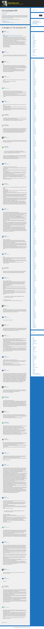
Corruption (34, 339)
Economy (34, 342)
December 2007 (34, 277)
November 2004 (34, 315)
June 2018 (34, 148)
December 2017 (34, 154)
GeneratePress (28, 627)
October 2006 (34, 291)
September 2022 (34, 96)
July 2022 (34, 98)
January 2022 (34, 104)
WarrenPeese (34, 42)
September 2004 (34, 317)
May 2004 (34, 321)
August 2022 (34, 97)
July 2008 (34, 270)
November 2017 (34, 155)
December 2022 (34, 93)
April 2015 (34, 187)
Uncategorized (34, 369)
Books (33, 338)
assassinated (24, 16)
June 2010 (34, 246)
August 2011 (34, 232)
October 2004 (34, 316)
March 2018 (34, 151)
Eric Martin (34, 51)
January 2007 (34, 288)
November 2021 (34, 106)
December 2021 (34, 105)
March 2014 (34, 200)
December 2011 (34, 228)
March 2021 (34, 114)
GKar (33, 48)
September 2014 (34, 194)
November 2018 (34, 143)
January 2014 (34, 202)
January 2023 (34, 92)
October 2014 (34, 193)
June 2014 (34, 197)
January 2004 (34, 325)
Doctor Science (34, 46)
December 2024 (34, 68)
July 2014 (34, 196)
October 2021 (34, 107)
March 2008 (34, 274)
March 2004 (34, 323)
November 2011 (34, 229)
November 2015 (34, 180)
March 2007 (34, 286)
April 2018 (34, 150)
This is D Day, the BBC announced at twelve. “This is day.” (8, 22)
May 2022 (34, 100)
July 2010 (34, 245)
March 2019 (34, 139)
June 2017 (34, 160)
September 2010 (34, 243)
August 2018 (34, 146)
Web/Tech (34, 371)
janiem (33, 54)
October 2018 (34, 144)
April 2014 (34, 199)
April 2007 (34, 285)
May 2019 (34, 137)
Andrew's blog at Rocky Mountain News (37, 22)
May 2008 (34, 272)
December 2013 (34, 203)
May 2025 (34, 63)
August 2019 (34, 134)
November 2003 (34, 327)
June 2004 (34, 320)
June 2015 (34, 185)
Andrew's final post (35, 23)
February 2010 (34, 250)
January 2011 (34, 239)
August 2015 (34, 183)
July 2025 (34, 61)
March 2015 (34, 188)
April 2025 (34, 64)
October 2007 (34, 279)
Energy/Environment (35, 343)
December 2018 (34, 142)
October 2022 (34, 95)
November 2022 (34, 94)
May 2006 (34, 296)
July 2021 (34, 110)
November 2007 (34, 278)
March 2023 (34, 90)
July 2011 (34, 233)
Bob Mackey (34, 50)
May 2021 (34, 112)
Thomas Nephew (34, 40)
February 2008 (34, 275)
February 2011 (34, 238)
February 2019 (34, 140)
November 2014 (34, 192)
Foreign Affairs (34, 347)
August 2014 (34, 195)
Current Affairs (34, 341)
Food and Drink (34, 346)
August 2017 (34, 158)
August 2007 (34, 281)
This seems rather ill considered (5, 21)
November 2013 (34, 204)
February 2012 (34, 226)
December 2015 (34, 179)
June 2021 (34, 111)
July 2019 (34, 135)
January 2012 (34, 227)
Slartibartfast (34, 44)
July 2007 (34, 282)
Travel (33, 368)
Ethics (33, 344)
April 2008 (34, 273)
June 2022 (34, 99)
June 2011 (34, 234)
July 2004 (34, 319)
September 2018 (34, 145)
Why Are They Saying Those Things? (37, 374)
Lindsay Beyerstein (35, 49)
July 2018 (34, 147)
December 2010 (34, 240)
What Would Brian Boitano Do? (36, 373)
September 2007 (34, 280)
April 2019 (34, 138)
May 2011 (34, 235)
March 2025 (34, 65)
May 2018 (34, 149)
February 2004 (34, 324)
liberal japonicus (6, 422)
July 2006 (34, 294)
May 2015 (34, 186)
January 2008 (34, 276)
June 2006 (34, 295)
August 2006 (34, 293)
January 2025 (34, 67)
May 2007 (34, 284)
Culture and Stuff (34, 340)
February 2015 (34, 189)
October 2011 (34, 230)
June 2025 (34, 62)
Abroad (33, 337)
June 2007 (34, 283)
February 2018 (34, 152)
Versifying (34, 370)
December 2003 (34, 326)
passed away (13, 15)
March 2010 (34, 249)
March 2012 (34, 225)
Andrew (33, 47)
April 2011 (34, 236)
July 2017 (34, 159)
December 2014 (34, 191)
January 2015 (34, 190)
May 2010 (34, 247)
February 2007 (34, 287)
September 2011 (34, 231)
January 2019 (34, 141)
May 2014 (34, 198)
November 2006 (34, 290)
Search (41, 15)
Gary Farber (34, 41)
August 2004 (34, 318)
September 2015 (34, 182)
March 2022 (34, 102)
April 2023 (34, 89)
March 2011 (34, 237)
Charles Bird (34, 43)
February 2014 (34, 201)
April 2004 (34, 322)
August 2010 (34, 244)
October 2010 (34, 242)
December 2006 (34, 289)
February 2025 (34, 66)
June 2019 (34, 136)
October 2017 (34, 156)
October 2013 (34, 205)
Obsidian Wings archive (13, 3)
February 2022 (34, 103)
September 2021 (34, 108)
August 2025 (34, 60)
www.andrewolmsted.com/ (36, 21)
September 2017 (34, 157)
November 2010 (34, 241)
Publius (33, 45)
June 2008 (34, 271)
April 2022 (34, 101)
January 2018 (34, 153)
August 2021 (34, 109)
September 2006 (34, 292)
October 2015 (34, 181)
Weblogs (34, 372)
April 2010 (34, 248)
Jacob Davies (34, 52)
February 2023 (34, 91)
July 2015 (34, 184)
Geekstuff (34, 348)
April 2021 (34, 113)
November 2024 (34, 69)
